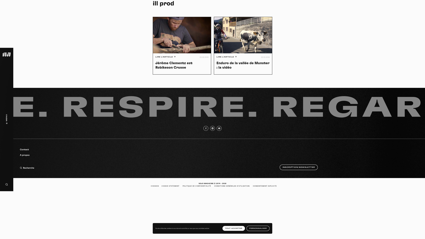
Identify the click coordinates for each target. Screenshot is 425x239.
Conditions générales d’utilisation (232, 186)
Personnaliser (258, 228)
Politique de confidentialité (197, 186)
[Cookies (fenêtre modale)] (155, 186)
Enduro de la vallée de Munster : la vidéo (242, 65)
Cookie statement (170, 186)
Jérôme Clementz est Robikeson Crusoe (173, 65)
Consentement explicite (265, 186)
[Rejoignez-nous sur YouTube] (219, 128)
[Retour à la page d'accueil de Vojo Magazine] (6, 54)
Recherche (28, 168)
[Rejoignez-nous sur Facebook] (205, 128)
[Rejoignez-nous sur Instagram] (212, 128)
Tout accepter (233, 228)
